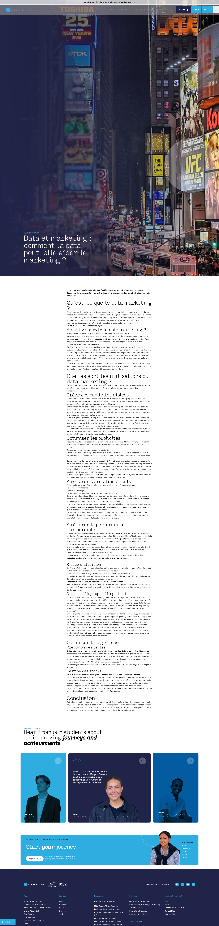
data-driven (91, 317)
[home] (20, 10)
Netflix (101, 398)
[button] (109, 10)
